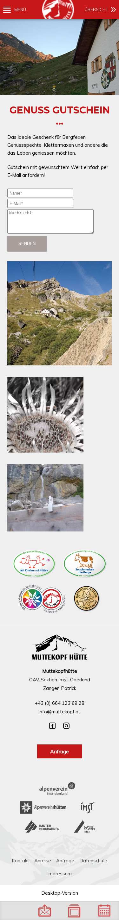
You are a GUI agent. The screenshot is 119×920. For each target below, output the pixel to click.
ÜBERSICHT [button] (96, 9)
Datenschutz (93, 861)
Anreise (42, 861)
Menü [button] (20, 9)
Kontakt (20, 861)
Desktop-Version (59, 893)
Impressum (59, 874)
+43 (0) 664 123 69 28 (59, 703)
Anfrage (59, 751)
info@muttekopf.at (59, 712)
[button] (59, 314)
